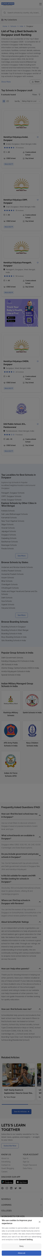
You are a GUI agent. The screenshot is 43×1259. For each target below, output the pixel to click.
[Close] (39, 586)
